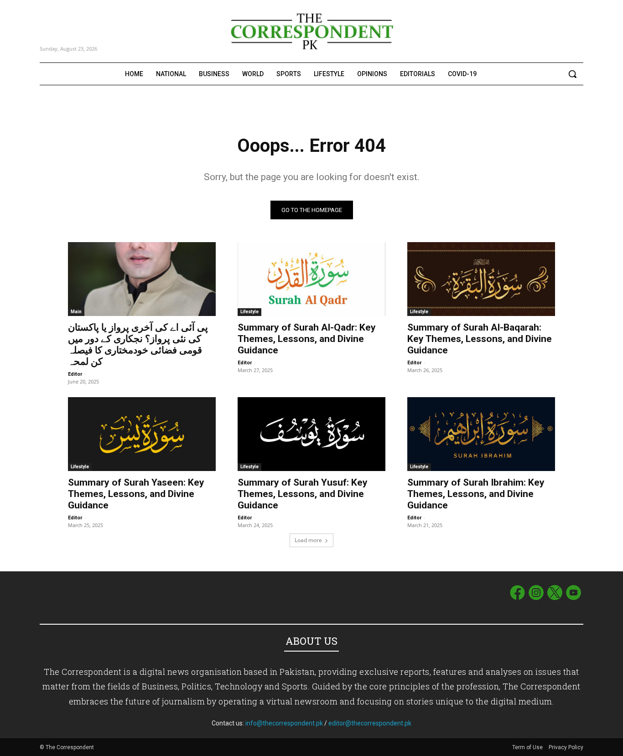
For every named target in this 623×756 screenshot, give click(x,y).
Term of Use (528, 747)
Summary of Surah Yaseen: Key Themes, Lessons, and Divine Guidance (136, 494)
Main (76, 311)
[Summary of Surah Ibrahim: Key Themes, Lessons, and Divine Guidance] (481, 434)
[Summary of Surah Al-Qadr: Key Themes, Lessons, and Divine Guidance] (311, 279)
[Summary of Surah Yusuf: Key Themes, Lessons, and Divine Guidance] (311, 434)
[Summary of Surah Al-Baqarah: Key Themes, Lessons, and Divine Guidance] (481, 279)
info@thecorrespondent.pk (284, 723)
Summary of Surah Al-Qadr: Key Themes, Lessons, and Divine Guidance (307, 339)
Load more (308, 540)
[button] (572, 74)
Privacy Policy (566, 747)
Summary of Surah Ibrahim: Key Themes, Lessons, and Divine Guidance (476, 494)
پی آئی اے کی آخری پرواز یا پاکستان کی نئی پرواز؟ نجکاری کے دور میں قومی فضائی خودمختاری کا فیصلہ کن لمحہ (138, 344)
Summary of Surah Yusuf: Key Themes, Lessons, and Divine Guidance (303, 494)
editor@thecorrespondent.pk (369, 723)
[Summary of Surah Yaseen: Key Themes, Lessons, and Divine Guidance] (142, 434)
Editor (75, 374)
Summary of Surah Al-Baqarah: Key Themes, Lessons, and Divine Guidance (479, 339)
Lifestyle (249, 311)
